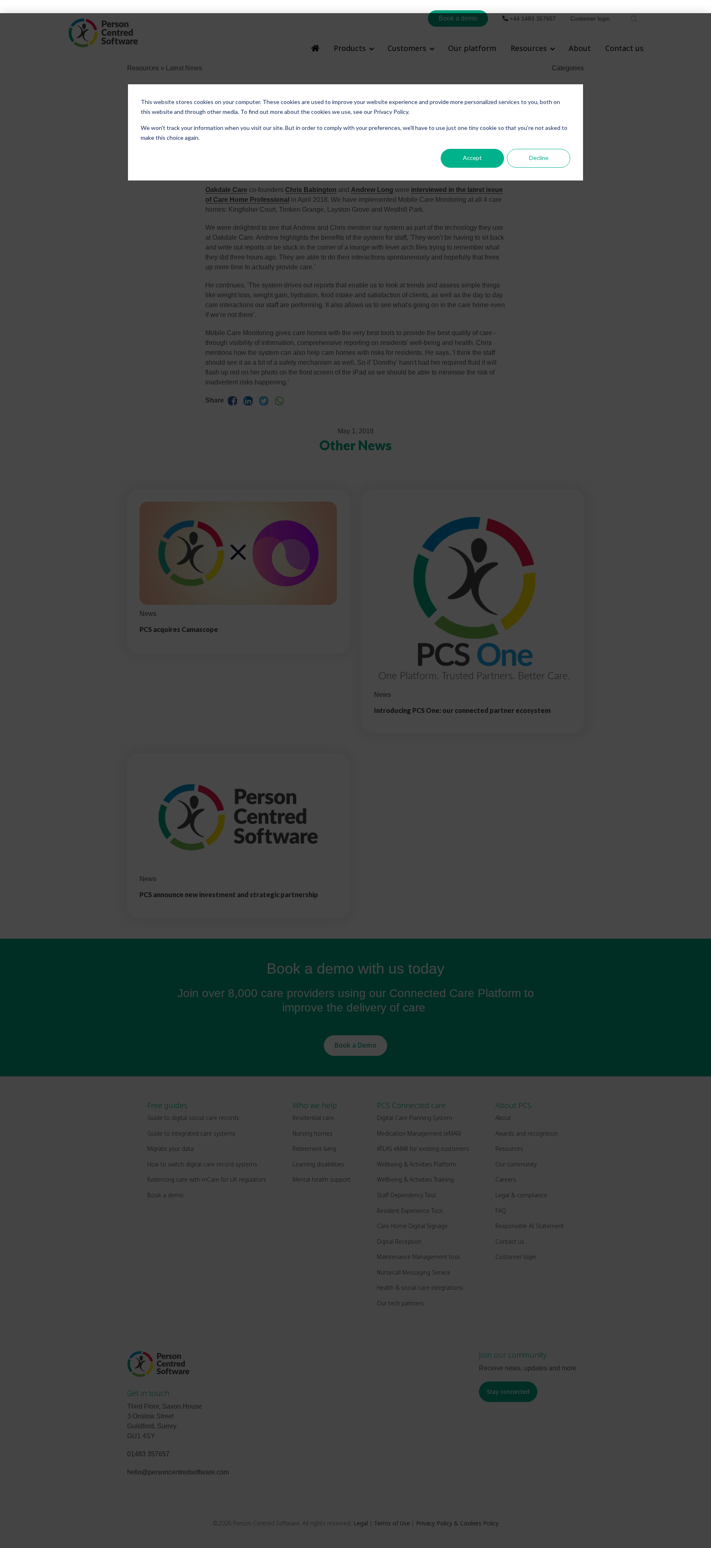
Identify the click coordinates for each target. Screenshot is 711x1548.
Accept (472, 157)
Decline (538, 157)
